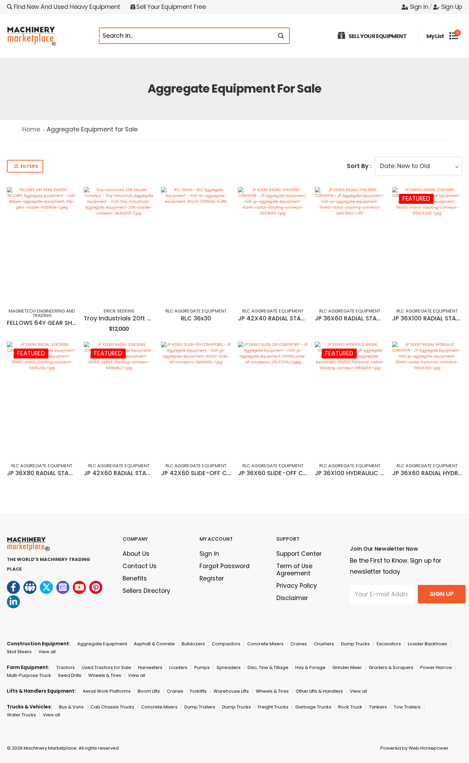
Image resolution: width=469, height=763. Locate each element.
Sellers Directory (146, 591)
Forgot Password (224, 566)
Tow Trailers (407, 707)
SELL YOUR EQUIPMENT (377, 36)
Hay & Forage (310, 667)
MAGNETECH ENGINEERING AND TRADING (42, 313)
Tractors (65, 667)
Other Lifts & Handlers (319, 691)
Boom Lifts (149, 691)
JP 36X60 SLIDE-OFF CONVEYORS (286, 473)
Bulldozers (193, 644)
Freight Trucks (273, 707)
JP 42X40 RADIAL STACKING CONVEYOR (296, 318)
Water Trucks (21, 715)
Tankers (378, 707)
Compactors (226, 644)
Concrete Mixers (265, 644)
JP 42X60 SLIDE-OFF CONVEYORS (209, 473)
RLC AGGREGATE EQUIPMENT (196, 311)
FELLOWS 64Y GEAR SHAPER (46, 323)
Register (211, 578)
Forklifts (198, 691)
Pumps (202, 667)
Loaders (178, 667)
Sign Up (451, 7)
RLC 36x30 (196, 318)
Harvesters (150, 667)
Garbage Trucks (313, 707)
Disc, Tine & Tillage (268, 667)
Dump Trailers (199, 707)
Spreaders (229, 667)
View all (47, 651)
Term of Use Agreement (294, 569)
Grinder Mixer (347, 667)
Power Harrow (436, 667)
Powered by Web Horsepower (414, 748)
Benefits (135, 578)
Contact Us (140, 566)
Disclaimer (292, 598)
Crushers (324, 644)
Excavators (389, 644)
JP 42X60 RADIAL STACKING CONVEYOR (141, 473)
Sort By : (359, 166)
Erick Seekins (119, 311)
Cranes (298, 644)
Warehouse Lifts (231, 691)
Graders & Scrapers (391, 667)
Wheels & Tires (104, 675)
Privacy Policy (296, 586)
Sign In (419, 7)
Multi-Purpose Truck (29, 675)
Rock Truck (350, 707)
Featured (416, 199)
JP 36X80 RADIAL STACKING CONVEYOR (64, 473)
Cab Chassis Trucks (112, 707)
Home (31, 129)
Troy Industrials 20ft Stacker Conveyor (143, 318)
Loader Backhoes (427, 644)
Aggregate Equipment (102, 644)
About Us (136, 554)
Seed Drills (69, 675)
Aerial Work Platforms (107, 691)
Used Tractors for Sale (106, 667)
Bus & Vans (71, 707)
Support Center (299, 554)
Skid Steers (19, 651)
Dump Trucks (355, 644)
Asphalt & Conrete (154, 644)
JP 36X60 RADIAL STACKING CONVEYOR (372, 318)
